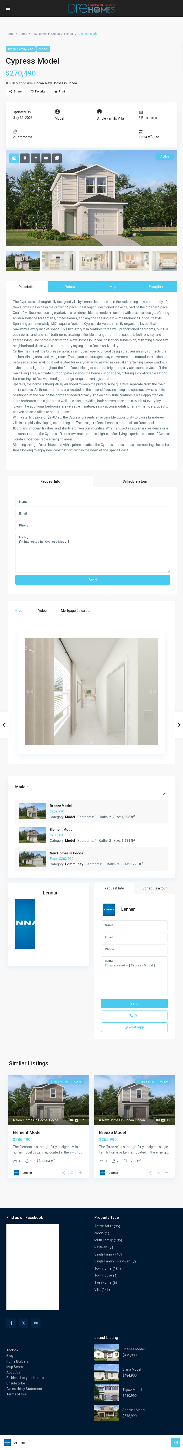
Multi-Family (103, 1240)
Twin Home (103, 1282)
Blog (9, 1356)
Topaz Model (132, 1390)
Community (74, 864)
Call (136, 1015)
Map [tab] (113, 287)
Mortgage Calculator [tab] (76, 611)
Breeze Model (61, 806)
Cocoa (23, 34)
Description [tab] (27, 287)
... (82, 1152)
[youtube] (36, 1323)
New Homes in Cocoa (45, 34)
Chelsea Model (133, 1349)
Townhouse (103, 1275)
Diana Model (131, 1369)
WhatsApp (136, 1027)
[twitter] (23, 1323)
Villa (30, 49)
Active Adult (103, 1226)
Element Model (61, 830)
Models (22, 787)
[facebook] (11, 1323)
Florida (68, 34)
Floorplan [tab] (156, 287)
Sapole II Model (133, 1410)
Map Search (15, 1367)
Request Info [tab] (50, 481)
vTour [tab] (19, 611)
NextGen (100, 1247)
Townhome (103, 1268)
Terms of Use (16, 1394)
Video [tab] (42, 611)
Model (43, 49)
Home (10, 34)
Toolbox (12, 1350)
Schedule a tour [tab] (135, 481)
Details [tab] (70, 287)
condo (99, 1233)
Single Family (17, 49)
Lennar (50, 893)
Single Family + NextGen (112, 1261)
